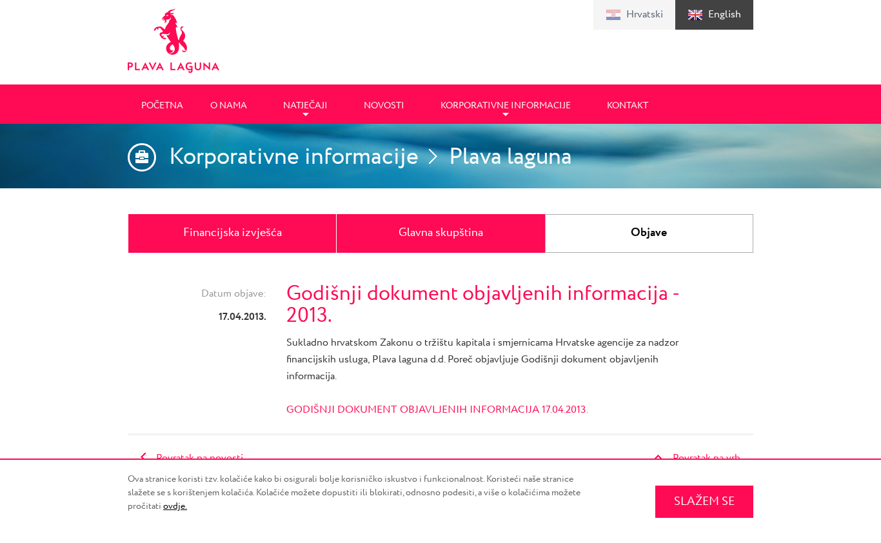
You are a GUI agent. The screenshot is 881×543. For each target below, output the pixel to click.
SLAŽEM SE (704, 501)
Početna (162, 105)
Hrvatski (644, 14)
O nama (228, 105)
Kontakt (627, 105)
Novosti (384, 105)
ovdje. (175, 506)
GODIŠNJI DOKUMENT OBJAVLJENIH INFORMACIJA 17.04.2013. (437, 409)
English (724, 14)
